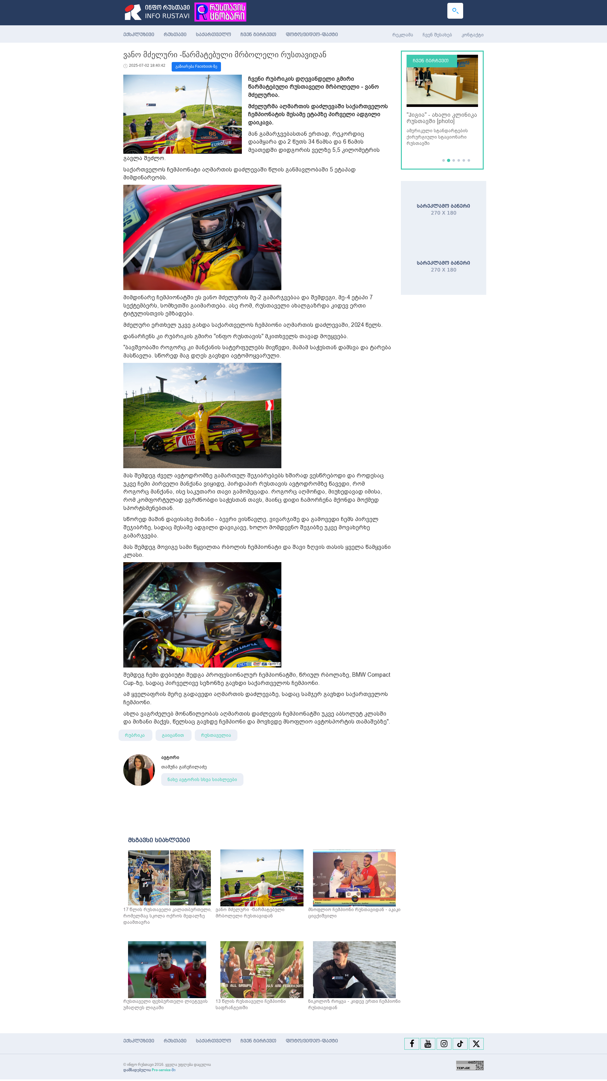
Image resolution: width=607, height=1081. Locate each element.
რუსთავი (175, 34)
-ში (163, 1070)
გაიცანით (173, 735)
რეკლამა (402, 34)
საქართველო (213, 34)
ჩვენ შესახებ (437, 34)
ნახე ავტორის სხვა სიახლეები (202, 779)
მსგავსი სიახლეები (159, 840)
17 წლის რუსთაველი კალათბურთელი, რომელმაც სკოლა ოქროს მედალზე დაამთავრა (167, 916)
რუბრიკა (135, 735)
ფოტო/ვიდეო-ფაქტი (312, 34)
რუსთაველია (216, 735)
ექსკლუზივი (138, 34)
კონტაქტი (473, 34)
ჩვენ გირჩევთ (258, 34)
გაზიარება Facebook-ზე (196, 66)
